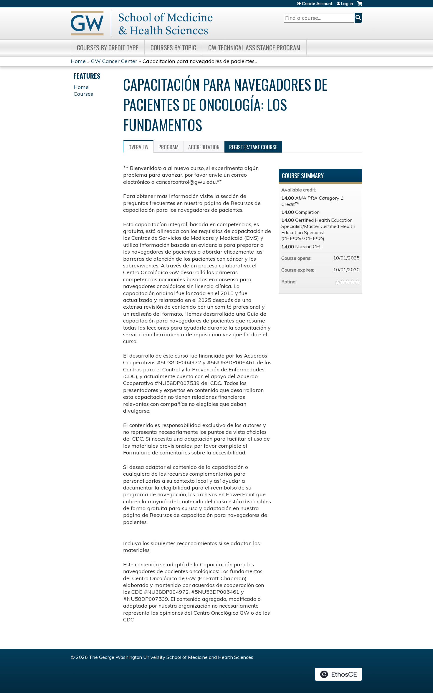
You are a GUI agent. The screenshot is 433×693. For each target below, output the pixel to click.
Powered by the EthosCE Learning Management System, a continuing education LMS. (338, 674)
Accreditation (203, 147)
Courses (83, 93)
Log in (347, 3)
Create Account (317, 3)
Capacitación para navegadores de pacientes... (200, 61)
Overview (138, 147)
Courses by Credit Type (107, 47)
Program (168, 147)
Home (78, 61)
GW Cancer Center (114, 61)
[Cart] (359, 5)
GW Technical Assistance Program (254, 47)
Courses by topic (173, 47)
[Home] (142, 23)
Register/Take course (253, 147)
